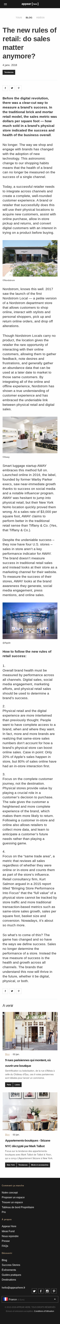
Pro (4, 1212)
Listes (17, 1084)
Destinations (9, 1279)
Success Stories (11, 1265)
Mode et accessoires (39, 1165)
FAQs (5, 1246)
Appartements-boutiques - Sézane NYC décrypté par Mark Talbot (27, 1143)
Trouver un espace (12, 1202)
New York (11, 1165)
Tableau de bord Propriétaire (18, 1207)
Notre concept (10, 1192)
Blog (29, 17)
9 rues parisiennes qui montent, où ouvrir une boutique (28, 1062)
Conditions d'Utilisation (44, 1311)
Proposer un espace (13, 1197)
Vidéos (40, 17)
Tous (19, 17)
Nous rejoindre (10, 1236)
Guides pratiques (11, 1275)
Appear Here (9, 1226)
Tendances (8, 72)
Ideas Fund (8, 1231)
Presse (6, 1241)
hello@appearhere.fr (13, 1287)
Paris (9, 1084)
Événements (9, 1270)
